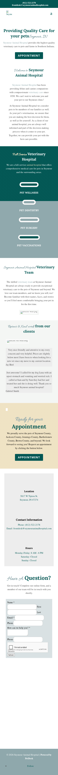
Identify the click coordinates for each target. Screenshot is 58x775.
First (39, 606)
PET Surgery (29, 227)
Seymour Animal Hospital (15, 42)
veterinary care (36, 92)
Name (11, 602)
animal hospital (34, 164)
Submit (11, 655)
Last (39, 612)
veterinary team (25, 281)
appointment (29, 457)
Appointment (29, 55)
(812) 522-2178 (29, 2)
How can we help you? (18, 627)
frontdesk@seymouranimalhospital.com (32, 528)
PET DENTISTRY (29, 210)
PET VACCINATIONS (29, 245)
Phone (10, 623)
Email (11, 617)
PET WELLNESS (29, 192)
